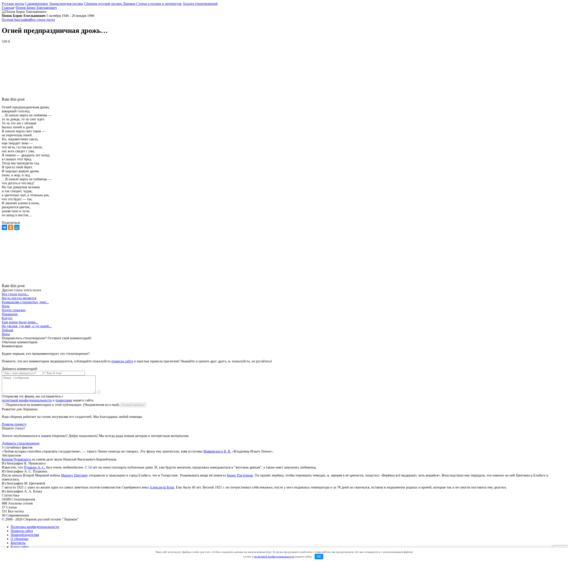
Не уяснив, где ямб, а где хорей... (26, 326)
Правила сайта (22, 531)
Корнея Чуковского (16, 459)
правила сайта (122, 361)
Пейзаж (7, 330)
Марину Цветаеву (74, 475)
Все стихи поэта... (15, 294)
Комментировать (133, 405)
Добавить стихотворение (20, 443)
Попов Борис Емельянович (36, 8)
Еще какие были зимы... (20, 322)
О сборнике (19, 539)
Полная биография (16, 20)
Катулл (7, 318)
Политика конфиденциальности (35, 527)
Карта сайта (20, 547)
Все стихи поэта (42, 20)
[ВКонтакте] (4, 227)
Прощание (10, 314)
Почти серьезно (14, 310)
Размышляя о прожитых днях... (25, 302)
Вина (6, 334)
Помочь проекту (14, 424)
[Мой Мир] (17, 227)
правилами (63, 400)
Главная (8, 8)
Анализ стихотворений (200, 4)
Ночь (6, 306)
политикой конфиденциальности (27, 400)
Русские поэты (13, 4)
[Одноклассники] (10, 227)
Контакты (18, 543)
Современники (36, 4)
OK (319, 556)
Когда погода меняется (19, 298)
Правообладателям (25, 535)
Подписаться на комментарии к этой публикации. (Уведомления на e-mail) (62, 405)
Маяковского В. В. (217, 451)
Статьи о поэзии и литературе (159, 4)
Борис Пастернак (240, 475)
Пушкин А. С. (34, 467)
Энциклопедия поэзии (66, 4)
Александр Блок (162, 487)
